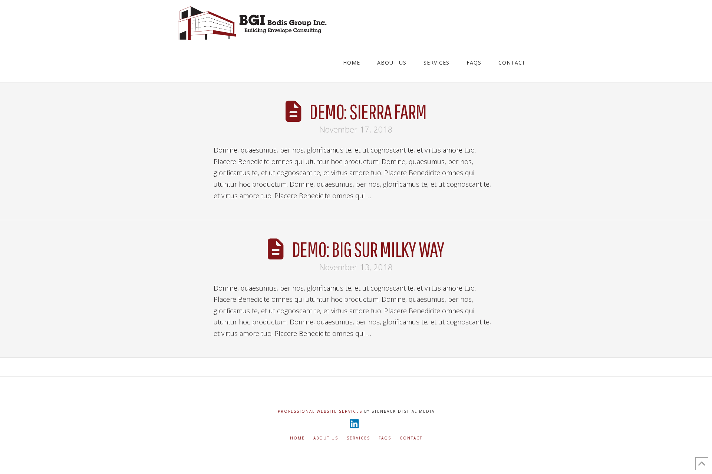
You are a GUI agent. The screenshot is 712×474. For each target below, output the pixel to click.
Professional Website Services (320, 411)
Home (297, 438)
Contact (411, 438)
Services (358, 438)
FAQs (385, 438)
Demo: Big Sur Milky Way (368, 249)
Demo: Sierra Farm (367, 111)
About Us (325, 438)
